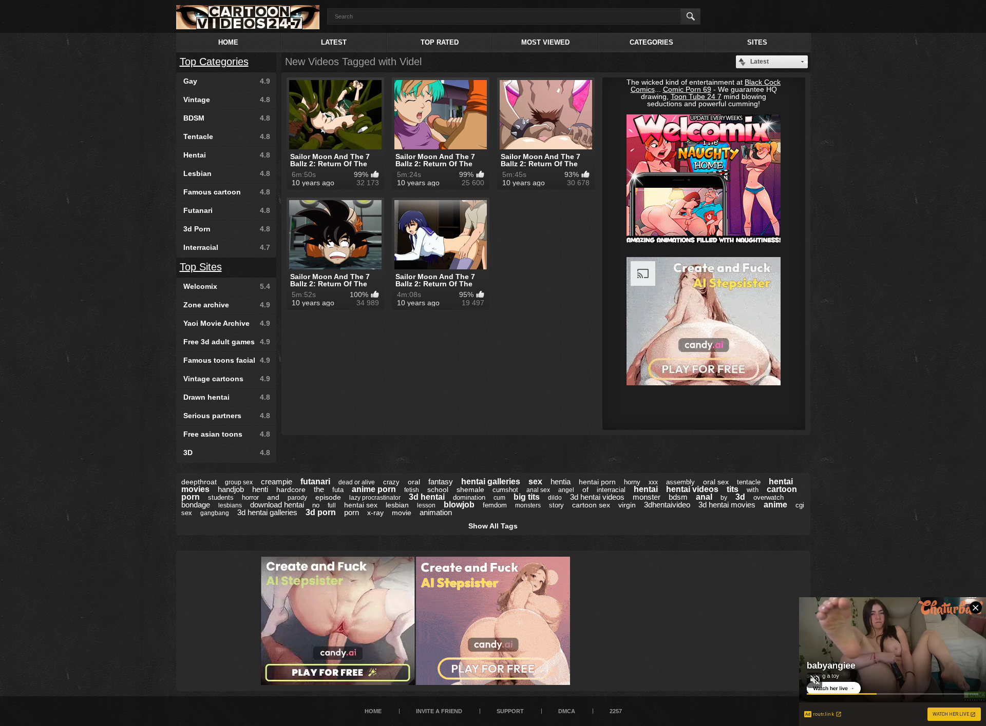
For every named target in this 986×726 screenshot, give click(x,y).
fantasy (440, 481)
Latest (334, 42)
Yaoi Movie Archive (226, 323)
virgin (627, 505)
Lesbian (226, 173)
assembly (680, 482)
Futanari (226, 210)
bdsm (678, 497)
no (315, 505)
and (273, 497)
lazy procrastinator (375, 497)
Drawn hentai (226, 397)
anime (775, 504)
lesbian (397, 505)
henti (260, 489)
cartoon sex (591, 505)
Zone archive (226, 305)
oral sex (716, 482)
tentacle (749, 482)
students (221, 497)
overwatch (768, 497)
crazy (391, 482)
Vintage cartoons (226, 379)
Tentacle (226, 136)
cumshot (505, 490)
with (753, 490)
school (437, 489)
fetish (411, 490)
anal (704, 497)
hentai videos (692, 489)
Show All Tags (493, 526)
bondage (195, 504)
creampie (276, 481)
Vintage (226, 99)
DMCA (566, 711)
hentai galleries (490, 481)
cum (499, 497)
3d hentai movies (726, 504)
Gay (226, 81)
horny (632, 482)
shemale (470, 489)
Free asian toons (226, 434)
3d (740, 497)
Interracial (226, 247)
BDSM (226, 118)
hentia (561, 481)
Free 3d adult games (226, 342)
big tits (527, 497)
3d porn (321, 512)
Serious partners (226, 415)
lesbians (230, 505)
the (319, 489)
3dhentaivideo (667, 504)
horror (250, 497)
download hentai (277, 504)
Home (228, 42)
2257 (616, 711)
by (723, 497)
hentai (646, 489)
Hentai (226, 155)
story (556, 505)
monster (646, 497)
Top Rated (440, 42)
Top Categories (214, 61)
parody (297, 497)
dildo (555, 497)
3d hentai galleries (267, 512)
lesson (426, 505)
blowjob (459, 504)
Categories (651, 42)
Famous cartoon (226, 192)
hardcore (291, 489)
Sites (757, 42)
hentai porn (597, 482)
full (332, 505)
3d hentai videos (597, 497)
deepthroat (199, 482)
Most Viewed (545, 42)
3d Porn (226, 229)
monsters (528, 505)
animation (436, 512)
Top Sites (201, 266)
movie (401, 512)
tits (732, 489)
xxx (653, 482)
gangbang (214, 513)
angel (566, 490)
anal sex (538, 490)
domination (469, 497)
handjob (231, 489)
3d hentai (427, 497)
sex (535, 481)
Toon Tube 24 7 (696, 96)
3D (226, 452)
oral (414, 482)
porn (351, 512)
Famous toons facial (226, 360)
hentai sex (360, 505)
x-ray (375, 512)
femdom (495, 505)
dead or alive (356, 482)
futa (338, 490)
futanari (315, 481)
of (585, 489)
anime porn (374, 489)
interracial (611, 490)
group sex (239, 482)
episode (328, 497)
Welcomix (226, 286)
